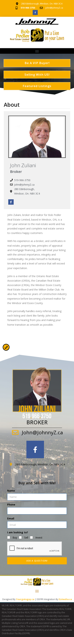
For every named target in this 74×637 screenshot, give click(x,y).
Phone (11, 504)
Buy (15, 537)
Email (10, 518)
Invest (38, 537)
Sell (26, 537)
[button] (37, 51)
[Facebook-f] (35, 12)
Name (11, 490)
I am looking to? (17, 532)
